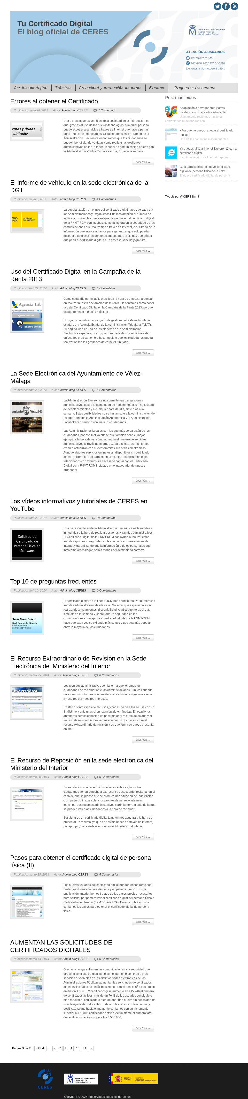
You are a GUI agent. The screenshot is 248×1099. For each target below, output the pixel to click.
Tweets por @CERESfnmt (182, 196)
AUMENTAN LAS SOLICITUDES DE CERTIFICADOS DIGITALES (61, 946)
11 (84, 1048)
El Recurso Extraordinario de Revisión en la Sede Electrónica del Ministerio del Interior (78, 662)
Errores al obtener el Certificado (54, 101)
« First (40, 1048)
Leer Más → (143, 162)
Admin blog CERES (74, 110)
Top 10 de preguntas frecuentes (53, 581)
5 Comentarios (106, 390)
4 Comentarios (106, 199)
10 (77, 1048)
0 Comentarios (106, 518)
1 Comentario (107, 110)
